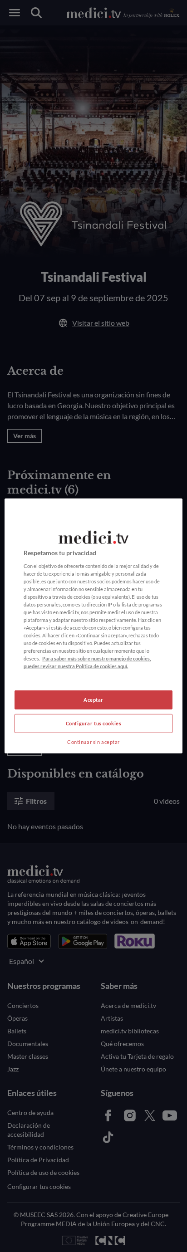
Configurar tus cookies (94, 723)
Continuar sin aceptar (93, 742)
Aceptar (93, 700)
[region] (93, 626)
